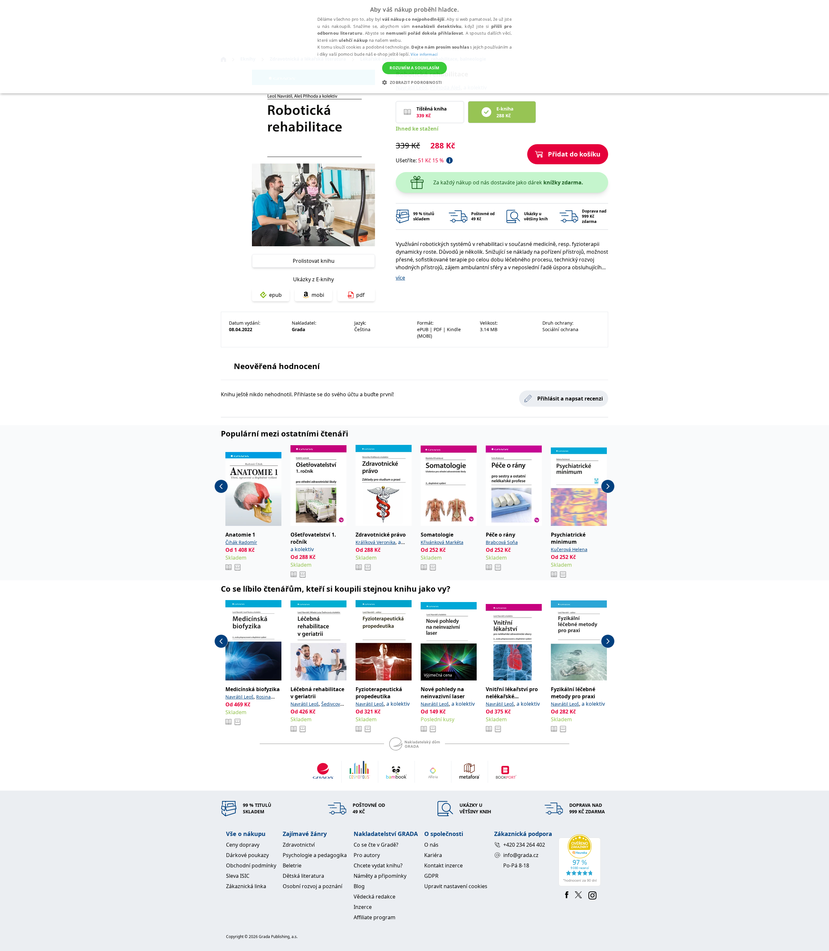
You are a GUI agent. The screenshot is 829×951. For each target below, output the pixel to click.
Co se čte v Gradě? (376, 844)
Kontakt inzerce (443, 865)
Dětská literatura (303, 875)
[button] (414, 82)
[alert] (414, 46)
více (400, 277)
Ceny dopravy (242, 844)
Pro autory (367, 855)
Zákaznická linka (246, 886)
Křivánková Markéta (442, 542)
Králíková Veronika (375, 542)
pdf (360, 294)
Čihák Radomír (241, 542)
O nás (431, 844)
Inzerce (363, 906)
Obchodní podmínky (251, 865)
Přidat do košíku (574, 154)
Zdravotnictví (299, 844)
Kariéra (433, 855)
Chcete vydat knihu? (378, 865)
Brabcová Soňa (502, 542)
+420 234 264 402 (524, 844)
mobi (318, 294)
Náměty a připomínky (380, 875)
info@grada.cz (521, 855)
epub (275, 294)
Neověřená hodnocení (277, 366)
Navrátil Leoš (239, 697)
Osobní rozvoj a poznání (312, 886)
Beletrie (292, 865)
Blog (359, 886)
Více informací (424, 54)
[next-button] (608, 486)
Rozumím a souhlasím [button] (414, 68)
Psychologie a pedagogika (315, 855)
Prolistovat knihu (314, 260)
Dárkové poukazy (247, 855)
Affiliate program (374, 917)
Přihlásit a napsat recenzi (570, 398)
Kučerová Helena (569, 549)
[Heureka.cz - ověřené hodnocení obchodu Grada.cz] (581, 860)
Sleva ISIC (237, 875)
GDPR (431, 875)
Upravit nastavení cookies (455, 886)
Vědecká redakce (374, 896)
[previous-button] (221, 486)
